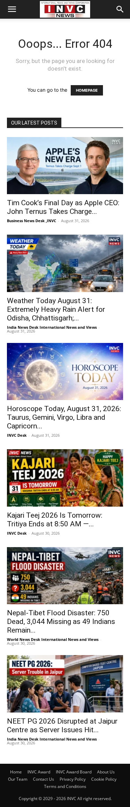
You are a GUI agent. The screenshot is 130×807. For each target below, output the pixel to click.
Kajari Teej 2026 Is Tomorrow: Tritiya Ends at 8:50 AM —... (54, 519)
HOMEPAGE (87, 90)
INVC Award (38, 772)
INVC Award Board (74, 772)
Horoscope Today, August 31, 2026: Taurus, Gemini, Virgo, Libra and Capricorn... (64, 417)
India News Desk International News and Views (52, 327)
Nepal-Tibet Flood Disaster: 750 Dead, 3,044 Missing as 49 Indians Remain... (61, 621)
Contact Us (43, 779)
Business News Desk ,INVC (31, 220)
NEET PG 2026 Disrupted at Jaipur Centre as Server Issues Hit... (62, 725)
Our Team (17, 779)
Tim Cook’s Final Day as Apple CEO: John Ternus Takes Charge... (63, 207)
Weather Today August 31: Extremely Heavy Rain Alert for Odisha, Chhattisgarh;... (56, 309)
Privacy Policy (73, 779)
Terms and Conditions (65, 786)
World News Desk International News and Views (52, 639)
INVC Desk (17, 435)
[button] (12, 9)
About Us (106, 772)
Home (16, 772)
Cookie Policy (103, 779)
